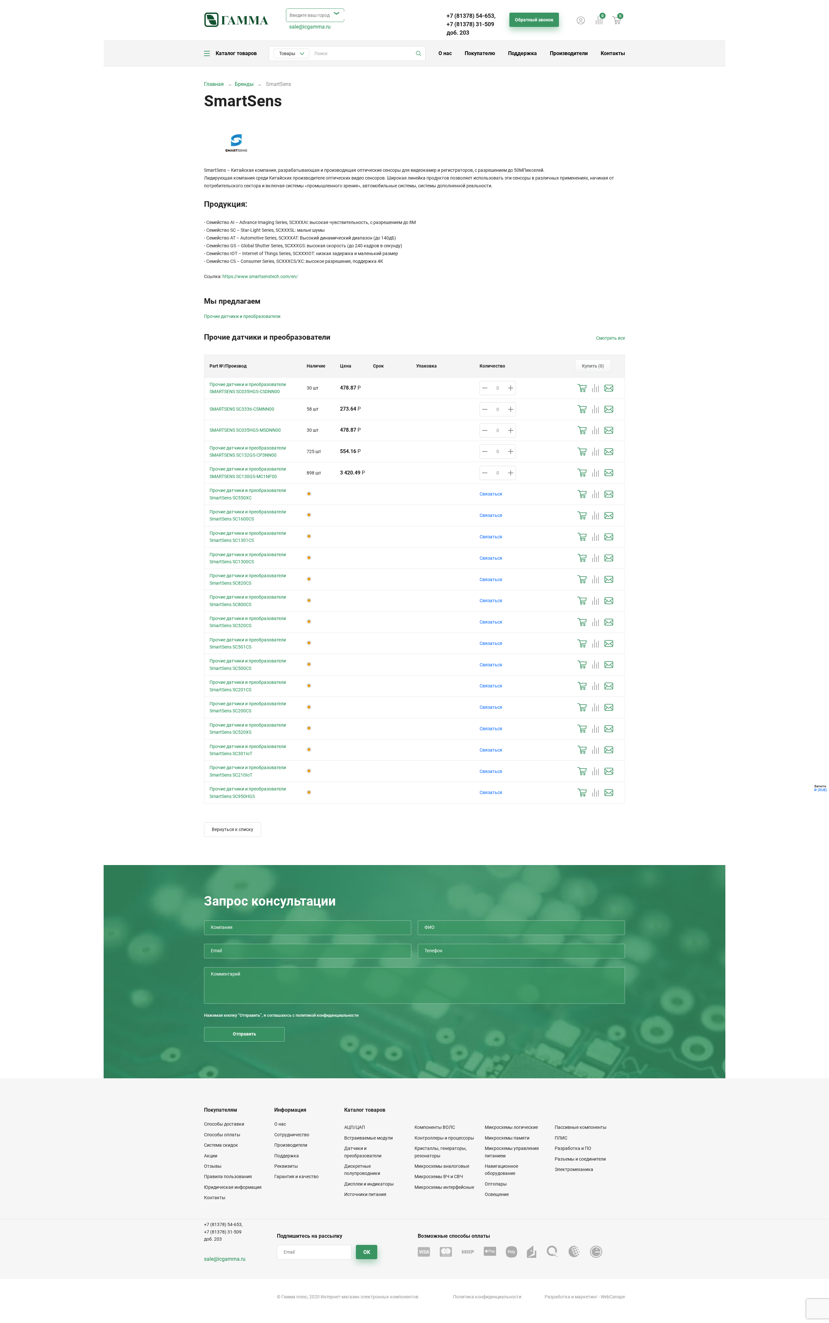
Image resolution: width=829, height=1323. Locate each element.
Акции (210, 1155)
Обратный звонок (534, 19)
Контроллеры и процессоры (444, 1138)
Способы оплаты (222, 1134)
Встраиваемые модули (368, 1138)
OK (366, 1252)
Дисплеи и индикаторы (369, 1184)
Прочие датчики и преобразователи (242, 316)
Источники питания (365, 1194)
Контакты (613, 53)
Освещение (497, 1194)
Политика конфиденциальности (487, 1296)
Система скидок (221, 1145)
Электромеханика (574, 1169)
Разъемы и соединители (580, 1159)
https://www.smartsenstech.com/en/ (260, 276)
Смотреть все (610, 338)
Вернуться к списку (232, 829)
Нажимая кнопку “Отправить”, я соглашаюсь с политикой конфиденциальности (281, 1015)
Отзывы (212, 1166)
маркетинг (586, 1296)
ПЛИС (561, 1138)
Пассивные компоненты (581, 1127)
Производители (569, 53)
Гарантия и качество (296, 1176)
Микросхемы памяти (507, 1138)
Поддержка (522, 53)
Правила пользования (228, 1176)
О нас (445, 53)
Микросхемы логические (511, 1127)
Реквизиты (286, 1166)
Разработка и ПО (573, 1148)
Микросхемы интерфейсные (444, 1187)
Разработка (557, 1296)
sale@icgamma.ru (310, 27)
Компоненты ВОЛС (434, 1127)
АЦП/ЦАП (354, 1127)
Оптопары (496, 1184)
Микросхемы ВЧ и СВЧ (438, 1176)
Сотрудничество (291, 1134)
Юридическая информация (233, 1187)
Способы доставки (224, 1124)
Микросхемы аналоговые (441, 1166)
